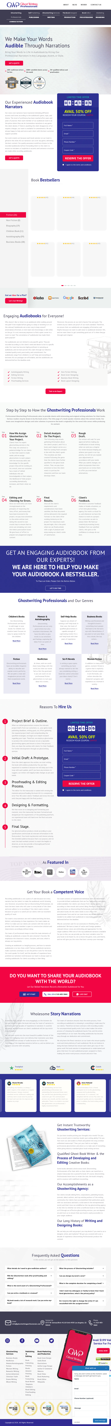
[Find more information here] (90, 1395)
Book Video (42, 1374)
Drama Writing (11, 1379)
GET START (31, 994)
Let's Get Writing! (16, 301)
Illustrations (42, 1363)
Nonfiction (10, 1361)
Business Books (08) (15, 242)
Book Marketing (43, 1377)
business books (12, 1358)
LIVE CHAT (84, 994)
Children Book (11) (14, 231)
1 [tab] (62, 285)
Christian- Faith (12, 1377)
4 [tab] (71, 285)
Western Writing (12, 1369)
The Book (70, 15)
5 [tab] (74, 285)
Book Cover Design (44, 1358)
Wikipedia (41, 1382)
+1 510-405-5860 (57, 994)
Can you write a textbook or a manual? (22, 1293)
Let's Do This (55, 588)
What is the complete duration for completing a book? (80, 1283)
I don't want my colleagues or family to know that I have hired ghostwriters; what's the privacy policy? (81, 1292)
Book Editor (42, 1379)
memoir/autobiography (14, 1363)
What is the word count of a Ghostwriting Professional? (29, 1286)
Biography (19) (13, 225)
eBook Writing (11, 1382)
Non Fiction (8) (13, 220)
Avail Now (103, 1351)
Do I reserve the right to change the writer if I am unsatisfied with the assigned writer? (78, 1302)
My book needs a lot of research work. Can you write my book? (29, 1301)
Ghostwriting (16, 17)
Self (34, 15)
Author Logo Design (45, 1366)
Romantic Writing (12, 1371)
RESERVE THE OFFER (78, 158)
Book (86, 15)
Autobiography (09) (15, 236)
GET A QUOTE (14, 63)
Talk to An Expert (55, 391)
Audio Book (42, 1361)
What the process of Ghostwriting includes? (76, 1268)
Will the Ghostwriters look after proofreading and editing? (27, 1277)
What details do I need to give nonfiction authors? (27, 1268)
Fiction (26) (11, 214)
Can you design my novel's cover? (72, 1276)
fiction (8, 1366)
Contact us (96, 5)
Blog (75, 5)
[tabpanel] (42, 239)
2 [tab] (65, 285)
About (66, 5)
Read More (16, 641)
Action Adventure (12, 1374)
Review (84, 5)
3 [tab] (68, 285)
